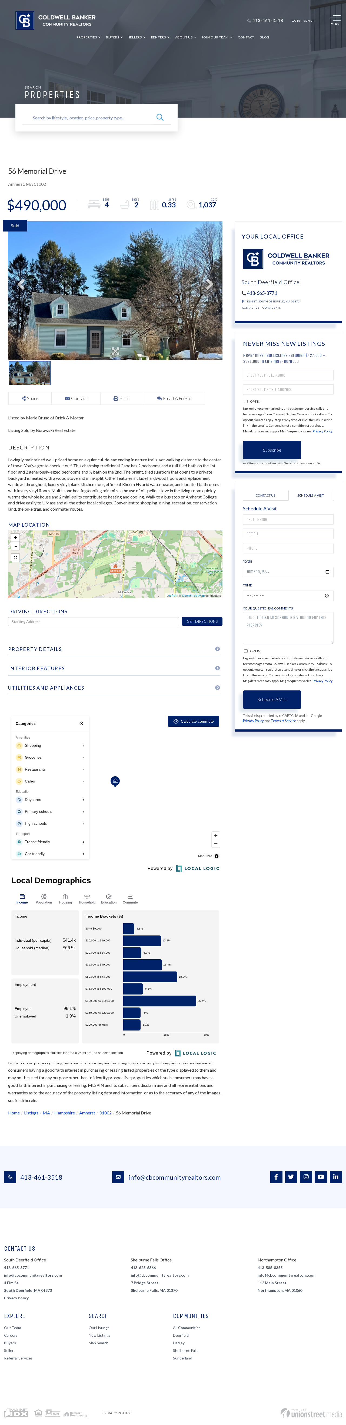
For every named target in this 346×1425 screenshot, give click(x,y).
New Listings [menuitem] (100, 1335)
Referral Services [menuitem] (18, 1358)
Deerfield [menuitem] (181, 1335)
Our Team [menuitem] (12, 1327)
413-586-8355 (270, 1267)
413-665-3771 (262, 293)
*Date (247, 561)
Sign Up (309, 20)
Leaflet (172, 595)
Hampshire (64, 1112)
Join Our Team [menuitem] (215, 37)
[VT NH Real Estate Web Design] (311, 1413)
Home (14, 1112)
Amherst (87, 1112)
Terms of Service (283, 721)
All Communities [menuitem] (187, 1327)
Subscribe (272, 449)
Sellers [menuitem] (135, 37)
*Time (247, 585)
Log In (295, 20)
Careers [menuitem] (11, 1335)
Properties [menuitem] (86, 37)
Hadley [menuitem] (179, 1343)
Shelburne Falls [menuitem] (185, 1350)
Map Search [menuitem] (98, 1343)
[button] (160, 118)
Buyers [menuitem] (112, 37)
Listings (31, 1112)
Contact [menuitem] (246, 37)
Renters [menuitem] (158, 37)
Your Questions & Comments (268, 608)
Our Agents (271, 307)
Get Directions (202, 621)
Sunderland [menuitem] (182, 1358)
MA (46, 1112)
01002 (105, 1112)
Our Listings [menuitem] (99, 1327)
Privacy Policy (322, 431)
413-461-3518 (41, 1177)
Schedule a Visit (310, 495)
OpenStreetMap (193, 595)
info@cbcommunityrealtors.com (174, 1177)
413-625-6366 (143, 1267)
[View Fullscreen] (15, 558)
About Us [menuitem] (184, 37)
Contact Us (250, 307)
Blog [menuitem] (265, 37)
